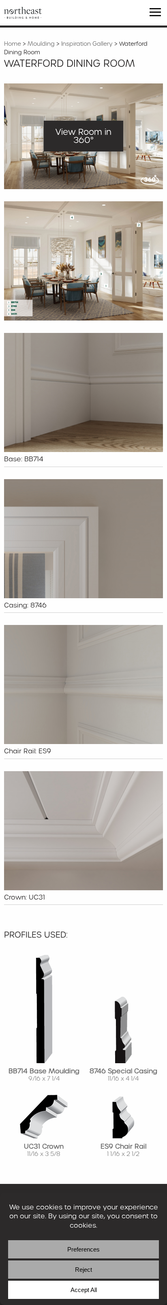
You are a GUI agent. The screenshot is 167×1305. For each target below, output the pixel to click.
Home (12, 43)
